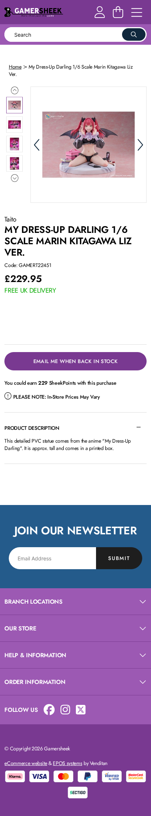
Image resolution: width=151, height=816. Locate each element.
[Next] (140, 145)
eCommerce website (25, 763)
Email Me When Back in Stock (75, 361)
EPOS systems (67, 763)
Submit (119, 558)
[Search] (134, 34)
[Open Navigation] (136, 13)
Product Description (31, 428)
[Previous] (37, 145)
